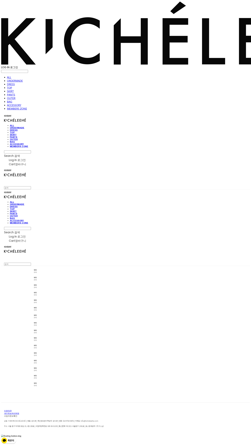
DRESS (11, 84)
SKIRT (10, 91)
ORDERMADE (15, 80)
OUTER (11, 98)
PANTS (11, 94)
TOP (9, 87)
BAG (9, 101)
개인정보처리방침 (11, 413)
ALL (9, 77)
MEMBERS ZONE (17, 108)
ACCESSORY (14, 105)
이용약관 (8, 411)
